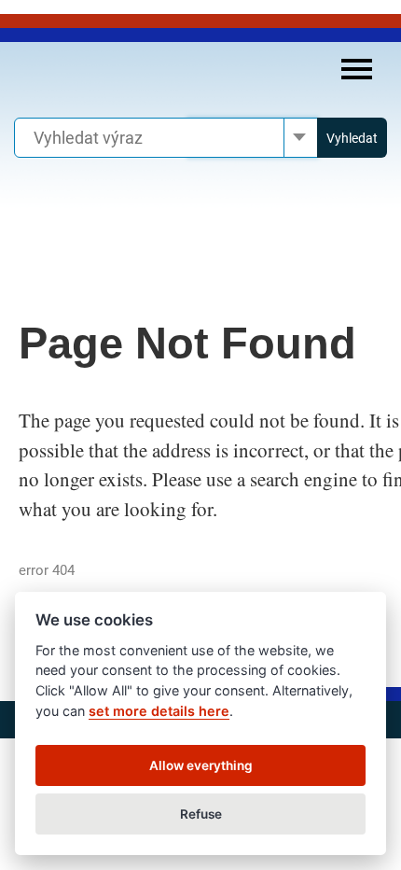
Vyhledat (352, 138)
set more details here (159, 711)
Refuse (201, 814)
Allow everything (201, 765)
